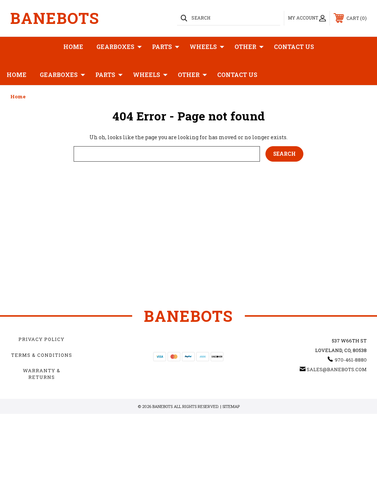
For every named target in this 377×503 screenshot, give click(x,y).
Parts (162, 46)
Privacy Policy (41, 339)
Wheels (203, 46)
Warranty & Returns (41, 373)
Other (245, 46)
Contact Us (294, 46)
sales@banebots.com (337, 369)
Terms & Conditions (41, 355)
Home (73, 46)
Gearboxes (115, 46)
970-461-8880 (351, 359)
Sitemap (231, 406)
